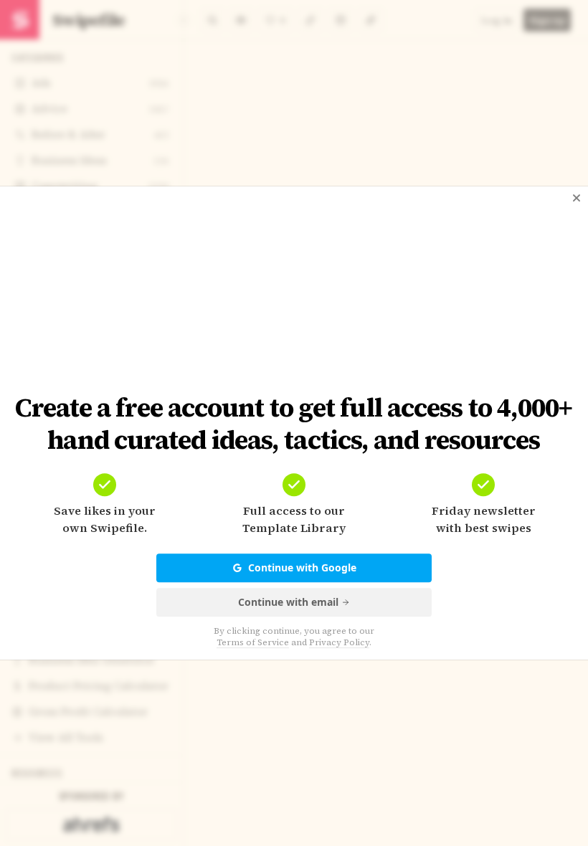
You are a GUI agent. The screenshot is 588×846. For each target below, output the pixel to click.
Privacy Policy (339, 642)
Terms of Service (253, 642)
